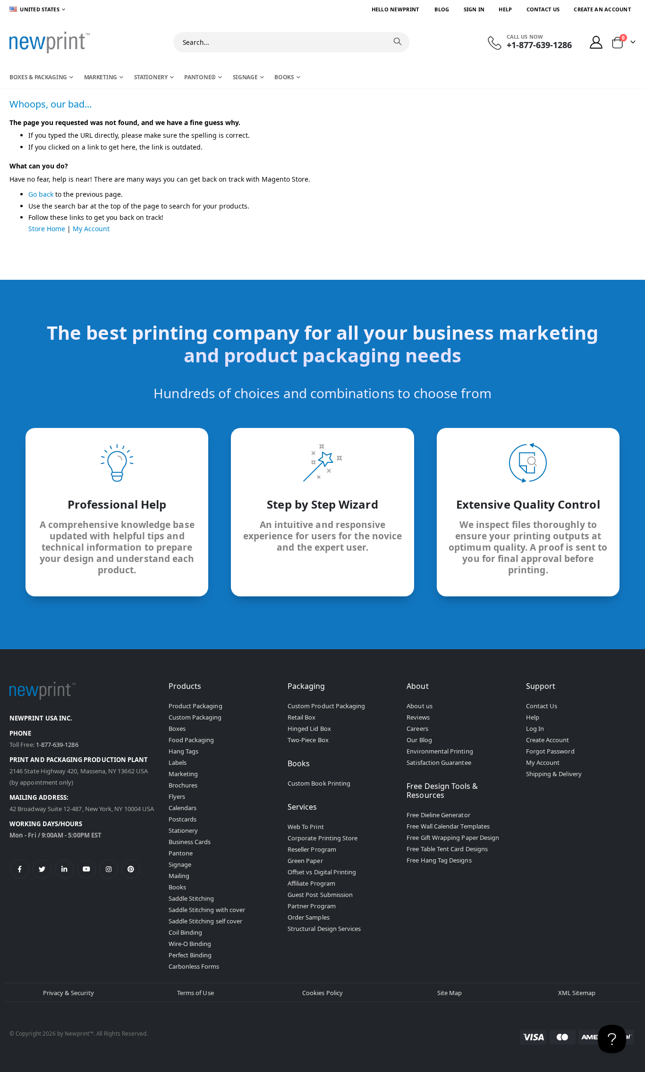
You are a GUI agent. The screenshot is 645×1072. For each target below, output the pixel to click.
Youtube (86, 869)
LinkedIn (64, 869)
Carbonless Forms (194, 966)
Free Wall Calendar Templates (448, 826)
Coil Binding (186, 932)
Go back (40, 194)
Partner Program (312, 906)
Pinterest (130, 869)
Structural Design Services (324, 928)
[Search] (397, 41)
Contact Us (543, 9)
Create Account (547, 740)
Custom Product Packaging (326, 706)
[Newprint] (49, 42)
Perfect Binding (190, 955)
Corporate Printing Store (323, 838)
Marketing (183, 774)
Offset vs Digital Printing (322, 872)
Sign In (474, 9)
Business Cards (190, 842)
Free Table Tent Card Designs (447, 849)
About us (420, 706)
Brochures (183, 785)
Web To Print (306, 826)
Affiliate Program (311, 883)
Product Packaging (195, 706)
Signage (180, 864)
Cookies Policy (322, 992)
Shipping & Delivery (554, 774)
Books (177, 887)
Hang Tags (184, 751)
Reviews (418, 717)
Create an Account (602, 9)
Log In (535, 728)
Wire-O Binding (190, 943)
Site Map (449, 992)
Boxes (177, 728)
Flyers (177, 796)
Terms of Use (195, 992)
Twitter (42, 869)
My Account (91, 228)
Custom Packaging (195, 717)
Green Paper (305, 860)
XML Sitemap (577, 992)
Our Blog (419, 740)
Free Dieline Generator (438, 815)
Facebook (19, 869)
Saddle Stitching (191, 898)
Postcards (183, 819)
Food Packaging (191, 740)
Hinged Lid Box (309, 728)
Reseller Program (312, 849)
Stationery (183, 830)
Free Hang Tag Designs (439, 860)
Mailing (179, 875)
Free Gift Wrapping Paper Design (453, 837)
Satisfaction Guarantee (439, 762)
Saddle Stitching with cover (207, 909)
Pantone (181, 853)
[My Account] (596, 42)
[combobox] (291, 42)
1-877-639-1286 (57, 744)
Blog (441, 9)
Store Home (46, 228)
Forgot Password (550, 751)
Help (505, 9)
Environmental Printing (440, 751)
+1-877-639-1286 (539, 44)
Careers (417, 728)
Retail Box (302, 717)
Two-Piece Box (308, 740)
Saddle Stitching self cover (206, 921)
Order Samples (309, 917)
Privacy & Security (68, 992)
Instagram (108, 869)
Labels (178, 762)
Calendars (183, 808)
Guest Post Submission (320, 894)
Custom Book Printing (319, 783)
